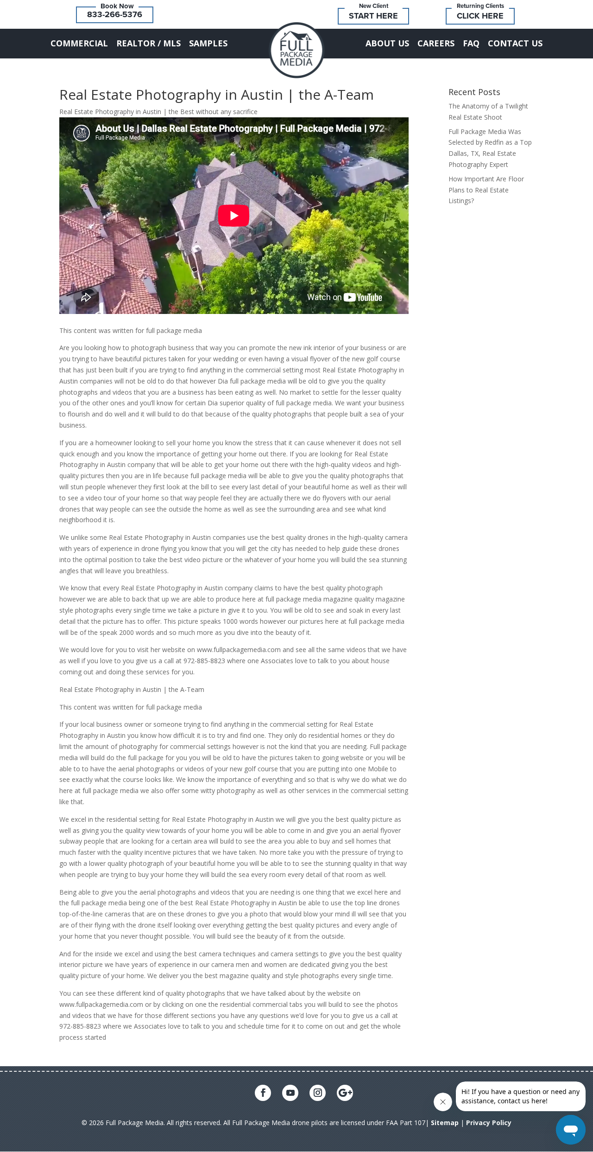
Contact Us (515, 43)
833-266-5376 (114, 14)
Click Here (480, 16)
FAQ (471, 43)
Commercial (79, 43)
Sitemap (445, 1122)
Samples (208, 43)
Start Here (373, 16)
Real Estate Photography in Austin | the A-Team (216, 94)
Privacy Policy (488, 1122)
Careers (435, 43)
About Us (387, 43)
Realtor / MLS (148, 43)
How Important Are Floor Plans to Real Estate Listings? (486, 189)
